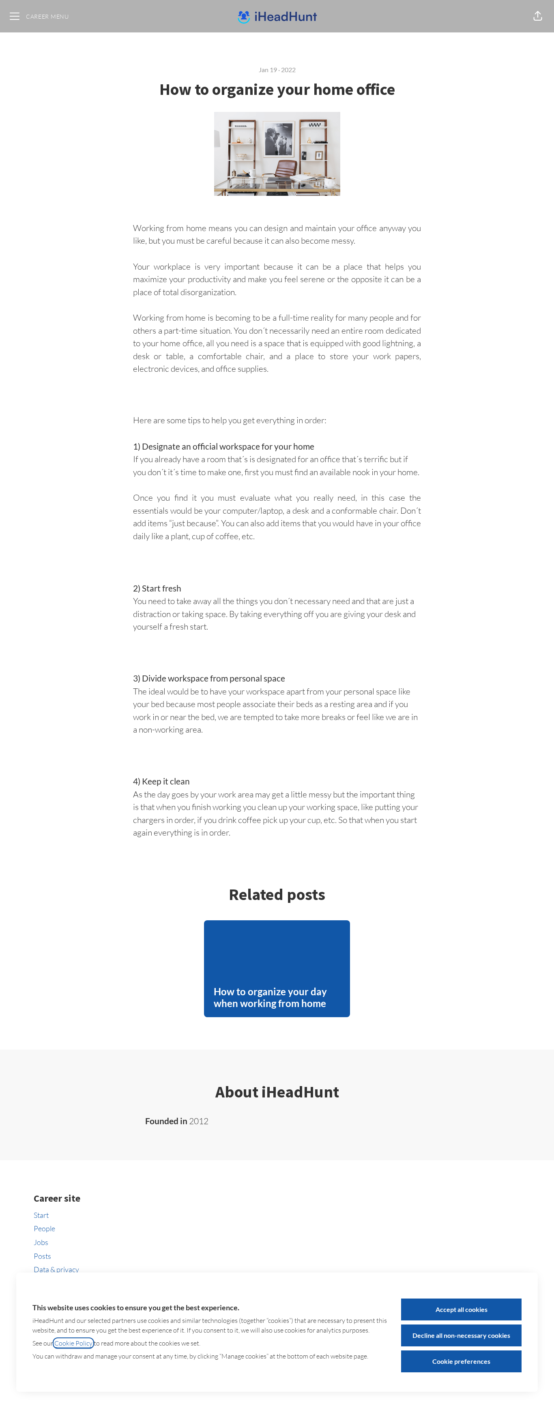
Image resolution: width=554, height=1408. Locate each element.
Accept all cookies (461, 1309)
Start (41, 1215)
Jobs (41, 1242)
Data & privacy (56, 1269)
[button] (537, 16)
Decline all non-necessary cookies (461, 1335)
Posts (42, 1256)
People (44, 1228)
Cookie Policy (73, 1343)
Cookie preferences (461, 1361)
